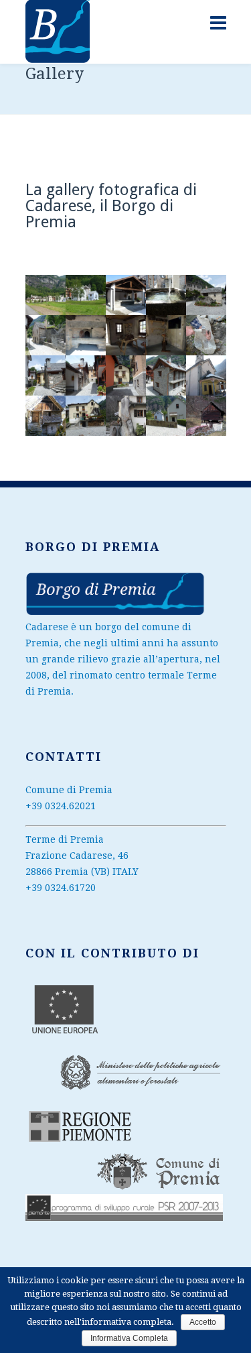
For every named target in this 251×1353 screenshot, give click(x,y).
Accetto (202, 1322)
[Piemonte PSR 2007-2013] (115, 612)
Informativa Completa (129, 1338)
